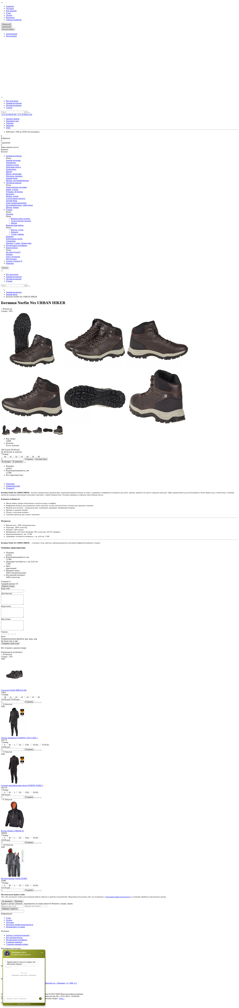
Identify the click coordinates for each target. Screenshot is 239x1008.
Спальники (11, 241)
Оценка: (4, 632)
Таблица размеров (13, 20)
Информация (6, 914)
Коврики (9, 236)
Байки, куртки (12, 189)
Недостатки (6, 606)
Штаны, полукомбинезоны (17, 180)
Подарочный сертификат (16, 245)
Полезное (5, 931)
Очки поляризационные (16, 203)
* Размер (4, 454)
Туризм (9, 108)
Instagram (10, 125)
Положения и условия (15, 927)
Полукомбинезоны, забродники (19, 205)
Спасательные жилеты (15, 198)
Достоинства (6, 593)
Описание (10, 484)
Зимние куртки (12, 165)
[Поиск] (29, 112)
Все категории (12, 101)
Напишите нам (12, 121)
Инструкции (11, 259)
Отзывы (10, 488)
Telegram (9, 123)
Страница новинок (14, 942)
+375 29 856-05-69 (24, 114)
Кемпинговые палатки (20, 219)
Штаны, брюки (12, 207)
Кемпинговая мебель (15, 225)
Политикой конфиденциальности (118, 897)
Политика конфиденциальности (19, 925)
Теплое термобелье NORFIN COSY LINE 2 (19, 738)
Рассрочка (10, 17)
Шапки (9, 172)
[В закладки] (38, 702)
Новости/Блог (12, 248)
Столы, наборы (17, 234)
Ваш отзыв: (6, 619)
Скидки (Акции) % (14, 261)
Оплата (9, 15)
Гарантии (10, 6)
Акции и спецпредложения (17, 935)
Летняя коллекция (13, 105)
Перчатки (10, 194)
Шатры (14, 223)
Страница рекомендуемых (17, 944)
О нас (8, 13)
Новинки (10, 263)
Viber (8, 128)
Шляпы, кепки (12, 196)
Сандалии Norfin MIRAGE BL (14, 690)
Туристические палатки (21, 221)
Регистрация (11, 36)
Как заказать (11, 11)
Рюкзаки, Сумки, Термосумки (18, 243)
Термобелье (11, 163)
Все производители (14, 937)
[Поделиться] (25, 462)
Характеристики (13, 486)
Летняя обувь (11, 201)
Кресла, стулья (17, 230)
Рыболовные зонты (14, 239)
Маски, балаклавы (14, 174)
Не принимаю (7, 901)
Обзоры (9, 254)
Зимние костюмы (13, 160)
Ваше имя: (5, 589)
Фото (3, 637)
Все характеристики (14, 475)
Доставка (10, 8)
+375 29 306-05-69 (9, 114)
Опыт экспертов (13, 257)
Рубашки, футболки (14, 192)
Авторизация (11, 34)
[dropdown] (2, 2)
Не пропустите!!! (13, 252)
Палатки (9, 214)
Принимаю (18, 901)
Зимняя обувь (11, 178)
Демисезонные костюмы (16, 187)
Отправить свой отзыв (10, 643)
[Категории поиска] (2, 97)
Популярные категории (11, 948)
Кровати (14, 232)
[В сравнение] (40, 702)
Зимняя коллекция (14, 103)
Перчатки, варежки (14, 176)
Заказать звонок (12, 119)
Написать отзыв (8, 586)
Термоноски (11, 169)
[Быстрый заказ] (35, 702)
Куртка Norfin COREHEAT (12, 831)
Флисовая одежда (13, 167)
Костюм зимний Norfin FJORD (14, 878)
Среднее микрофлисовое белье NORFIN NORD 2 (22, 785)
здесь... (62, 998)
